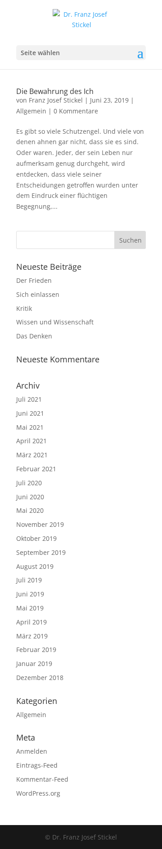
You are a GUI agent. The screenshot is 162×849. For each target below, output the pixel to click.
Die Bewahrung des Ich (55, 91)
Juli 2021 (29, 399)
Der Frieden (34, 280)
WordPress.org (38, 793)
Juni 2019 (30, 594)
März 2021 (32, 454)
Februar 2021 (36, 468)
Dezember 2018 (39, 677)
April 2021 (31, 440)
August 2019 (35, 566)
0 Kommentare (76, 111)
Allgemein (31, 111)
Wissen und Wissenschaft (55, 322)
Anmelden (31, 751)
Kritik (24, 308)
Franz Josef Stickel (56, 100)
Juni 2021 (30, 413)
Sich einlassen (37, 294)
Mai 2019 (30, 608)
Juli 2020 (29, 482)
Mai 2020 (30, 510)
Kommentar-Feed (42, 779)
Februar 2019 (36, 649)
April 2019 (31, 622)
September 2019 (41, 552)
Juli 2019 (29, 580)
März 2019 (32, 636)
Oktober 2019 (36, 538)
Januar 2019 (34, 663)
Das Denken (34, 336)
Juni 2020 (30, 497)
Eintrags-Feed (37, 765)
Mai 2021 (30, 427)
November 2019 (40, 524)
